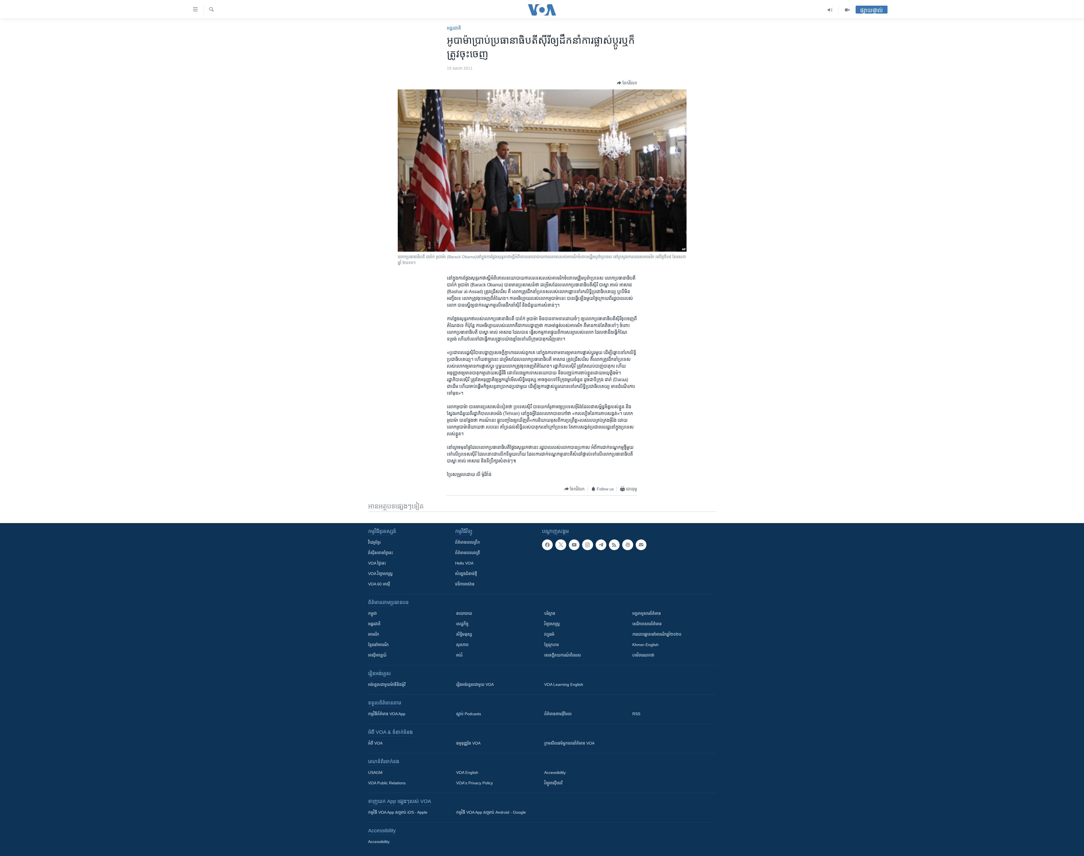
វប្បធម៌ (549, 634)
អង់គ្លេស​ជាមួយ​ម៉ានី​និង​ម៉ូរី (386, 684)
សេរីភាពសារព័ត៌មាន (647, 624)
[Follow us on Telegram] (601, 544)
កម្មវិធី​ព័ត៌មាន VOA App (386, 714)
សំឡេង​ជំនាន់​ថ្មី (466, 573)
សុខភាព (462, 644)
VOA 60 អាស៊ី (379, 584)
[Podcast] (627, 544)
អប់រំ (459, 655)
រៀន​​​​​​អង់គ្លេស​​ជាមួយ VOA (475, 684)
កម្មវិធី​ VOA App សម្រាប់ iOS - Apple (397, 812)
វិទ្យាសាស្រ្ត (552, 624)
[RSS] (614, 544)
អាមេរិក (373, 634)
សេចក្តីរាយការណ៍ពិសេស (562, 655)
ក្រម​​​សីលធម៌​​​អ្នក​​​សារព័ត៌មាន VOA (569, 743)
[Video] (847, 10)
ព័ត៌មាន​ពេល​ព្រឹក (467, 542)
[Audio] (830, 10)
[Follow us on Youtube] (574, 544)
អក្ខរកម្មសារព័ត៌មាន (646, 613)
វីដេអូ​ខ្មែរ (374, 542)
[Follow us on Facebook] (547, 544)
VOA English (467, 772)
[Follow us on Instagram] (587, 544)
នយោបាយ (464, 613)
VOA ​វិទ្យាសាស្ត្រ (380, 573)
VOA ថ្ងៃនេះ (377, 563)
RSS (636, 714)
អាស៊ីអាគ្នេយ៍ (377, 655)
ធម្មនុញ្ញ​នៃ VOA (468, 743)
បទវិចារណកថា (643, 655)
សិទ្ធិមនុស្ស (464, 634)
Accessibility (555, 772)
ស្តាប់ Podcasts (468, 714)
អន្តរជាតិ (454, 28)
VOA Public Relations (387, 783)
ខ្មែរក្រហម (551, 644)
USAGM (375, 772)
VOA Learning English (563, 684)
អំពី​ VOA (375, 743)
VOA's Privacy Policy (474, 783)
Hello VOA (464, 563)
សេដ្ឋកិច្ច (462, 624)
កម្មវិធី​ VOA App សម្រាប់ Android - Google (491, 812)
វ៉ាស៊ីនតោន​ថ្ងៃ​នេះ (380, 552)
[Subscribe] (641, 544)
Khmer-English (645, 644)
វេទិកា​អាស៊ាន (465, 584)
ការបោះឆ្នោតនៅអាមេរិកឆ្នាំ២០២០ (656, 634)
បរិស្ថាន (549, 613)
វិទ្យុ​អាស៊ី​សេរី (553, 783)
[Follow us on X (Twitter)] (560, 544)
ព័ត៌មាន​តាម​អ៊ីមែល (558, 714)
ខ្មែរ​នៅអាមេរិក (378, 644)
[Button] (627, 83)
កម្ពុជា (372, 613)
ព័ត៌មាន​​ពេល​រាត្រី (467, 552)
